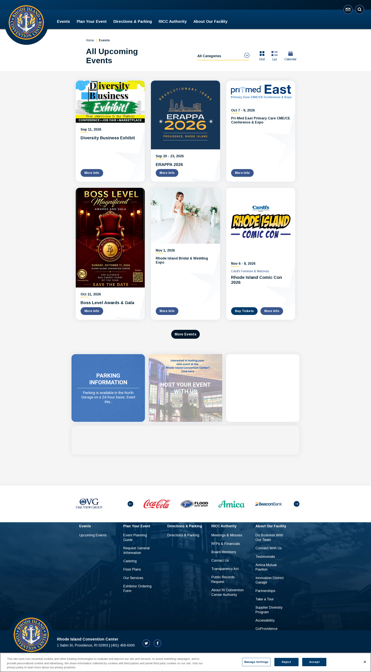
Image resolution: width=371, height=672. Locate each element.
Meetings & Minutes (226, 535)
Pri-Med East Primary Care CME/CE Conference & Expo (260, 120)
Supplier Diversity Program (269, 610)
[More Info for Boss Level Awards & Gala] (110, 238)
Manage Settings (256, 661)
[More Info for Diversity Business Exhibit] (110, 102)
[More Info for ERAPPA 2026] (185, 115)
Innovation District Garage (269, 580)
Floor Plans (132, 569)
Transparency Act (225, 569)
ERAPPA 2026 (169, 164)
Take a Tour (264, 599)
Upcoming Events (92, 535)
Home (90, 40)
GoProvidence (266, 629)
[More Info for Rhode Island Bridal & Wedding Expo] (185, 216)
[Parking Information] (108, 388)
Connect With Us (268, 548)
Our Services (133, 578)
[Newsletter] (348, 9)
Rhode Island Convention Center (26, 22)
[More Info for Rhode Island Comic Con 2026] (260, 222)
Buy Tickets (244, 311)
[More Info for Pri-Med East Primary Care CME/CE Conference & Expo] (260, 92)
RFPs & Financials (225, 544)
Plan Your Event (92, 21)
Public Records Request (223, 579)
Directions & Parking (132, 21)
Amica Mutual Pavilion (266, 567)
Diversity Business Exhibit (108, 137)
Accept (314, 661)
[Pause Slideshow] (294, 492)
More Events (185, 334)
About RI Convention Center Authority (227, 592)
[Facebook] (157, 643)
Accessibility (265, 620)
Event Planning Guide (135, 537)
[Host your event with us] (185, 388)
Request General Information (136, 550)
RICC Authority (173, 21)
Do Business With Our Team (269, 537)
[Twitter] (146, 643)
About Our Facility (210, 21)
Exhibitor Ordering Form (137, 588)
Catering (130, 561)
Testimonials (265, 557)
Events (63, 21)
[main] (185, 257)
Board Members (223, 552)
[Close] (365, 662)
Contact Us (220, 560)
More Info (91, 172)
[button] (130, 504)
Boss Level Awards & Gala (107, 302)
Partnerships (265, 591)
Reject (286, 661)
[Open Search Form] (359, 9)
